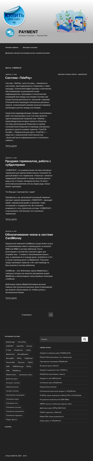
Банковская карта (25, 374)
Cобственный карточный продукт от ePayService (58, 391)
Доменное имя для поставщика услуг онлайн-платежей (27, 53)
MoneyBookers (22, 354)
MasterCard (10, 354)
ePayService (18, 350)
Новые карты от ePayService (50, 420)
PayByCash (28, 358)
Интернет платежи (30, 47)
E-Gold (8, 350)
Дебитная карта (12, 378)
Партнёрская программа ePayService (54, 361)
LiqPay (28, 350)
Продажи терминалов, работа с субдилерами (28, 163)
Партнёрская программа (15, 395)
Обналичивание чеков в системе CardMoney (29, 236)
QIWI (8, 366)
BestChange (10, 342)
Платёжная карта (12, 399)
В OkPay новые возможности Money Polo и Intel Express (60, 395)
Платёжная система (13, 407)
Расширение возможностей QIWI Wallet (54, 399)
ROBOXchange (18, 366)
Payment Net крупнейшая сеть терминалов (56, 357)
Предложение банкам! (48, 387)
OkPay (19, 358)
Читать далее (11, 145)
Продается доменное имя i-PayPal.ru (53, 370)
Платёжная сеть (12, 403)
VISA (8, 370)
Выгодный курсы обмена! (49, 365)
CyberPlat (20, 346)
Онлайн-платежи (12, 391)
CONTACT (10, 346)
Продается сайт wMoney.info (50, 378)
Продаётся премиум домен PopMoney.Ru (55, 353)
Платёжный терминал (14, 415)
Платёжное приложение (15, 411)
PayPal (30, 362)
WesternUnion (11, 374)
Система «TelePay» (18, 78)
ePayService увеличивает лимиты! (52, 374)
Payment (28, 32)
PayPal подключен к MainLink (50, 412)
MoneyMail (10, 358)
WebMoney (16, 370)
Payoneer (21, 362)
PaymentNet (10, 362)
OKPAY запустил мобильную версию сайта (56, 404)
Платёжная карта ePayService (51, 382)
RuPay (28, 366)
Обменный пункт (12, 387)
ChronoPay (22, 342)
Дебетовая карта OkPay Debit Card (53, 408)
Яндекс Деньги (11, 419)
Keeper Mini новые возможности (52, 416)
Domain (29, 346)
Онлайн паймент (11, 47)
